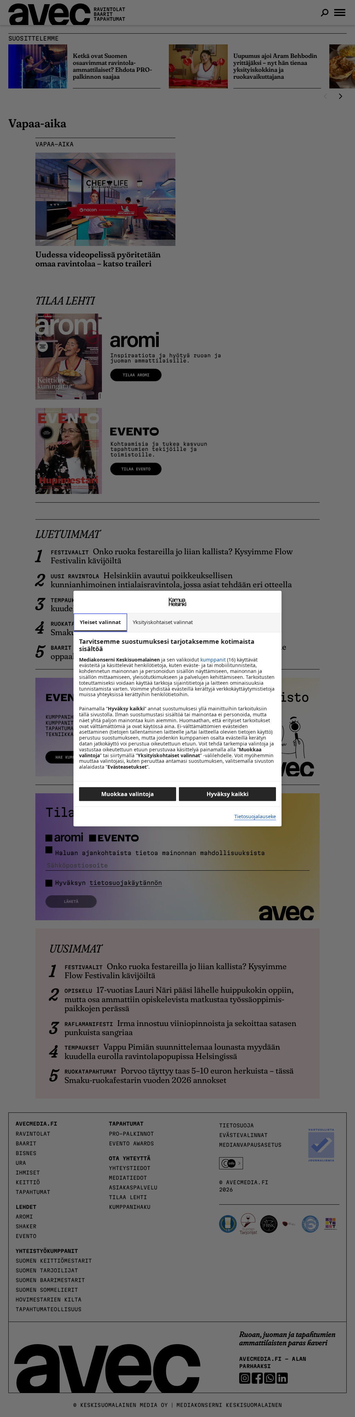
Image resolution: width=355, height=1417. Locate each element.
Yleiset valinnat (100, 621)
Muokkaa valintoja (127, 794)
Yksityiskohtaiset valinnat (163, 621)
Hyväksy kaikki (228, 794)
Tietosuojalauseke (255, 817)
